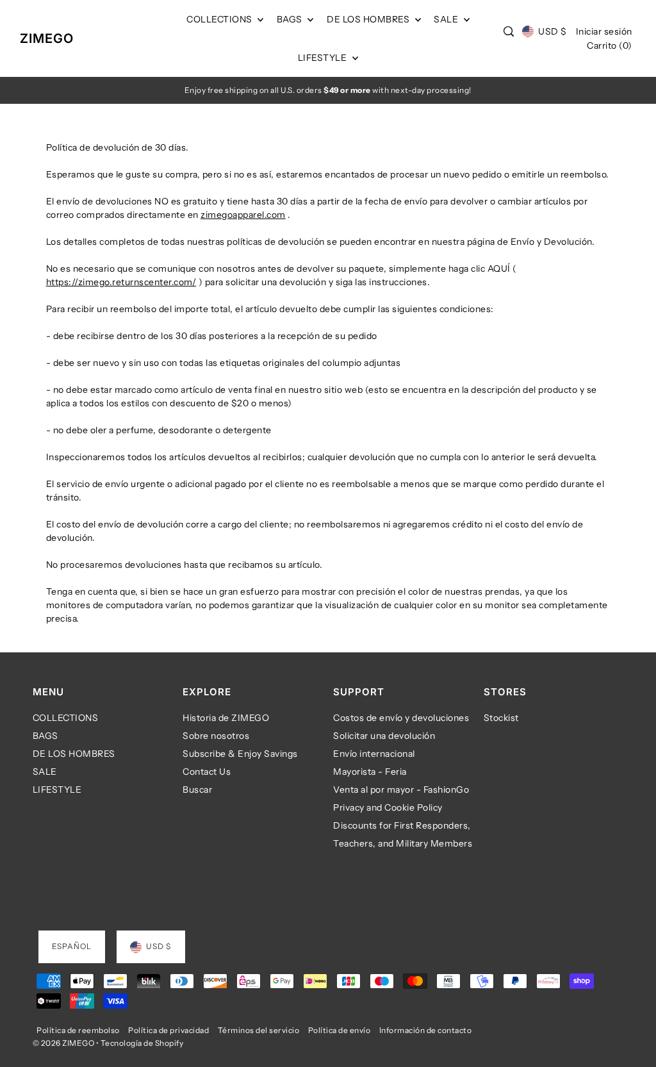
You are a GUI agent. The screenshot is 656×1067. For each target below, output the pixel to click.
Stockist (501, 718)
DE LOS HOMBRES (74, 753)
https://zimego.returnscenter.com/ (121, 282)
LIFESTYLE (57, 789)
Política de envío (339, 1030)
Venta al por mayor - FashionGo (401, 789)
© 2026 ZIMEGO (64, 1043)
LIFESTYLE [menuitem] (323, 57)
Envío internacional (374, 753)
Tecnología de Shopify (142, 1043)
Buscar (197, 789)
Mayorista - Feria (370, 771)
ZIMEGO (47, 38)
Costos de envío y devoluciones (401, 718)
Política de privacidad (168, 1030)
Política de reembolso (78, 1030)
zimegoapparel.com (243, 214)
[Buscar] (508, 31)
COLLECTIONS (66, 718)
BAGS (45, 735)
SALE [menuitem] (447, 19)
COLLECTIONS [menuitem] (220, 19)
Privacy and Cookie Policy (388, 807)
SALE (45, 771)
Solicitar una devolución (384, 735)
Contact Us (207, 771)
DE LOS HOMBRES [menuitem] (369, 19)
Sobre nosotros (216, 735)
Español (72, 946)
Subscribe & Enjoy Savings (240, 753)
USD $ (552, 31)
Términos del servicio (259, 1030)
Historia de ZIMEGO (226, 718)
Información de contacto (425, 1030)
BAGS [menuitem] (291, 19)
